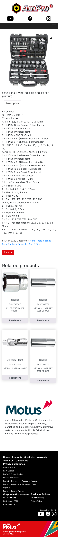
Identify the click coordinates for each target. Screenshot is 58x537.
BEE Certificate (9, 498)
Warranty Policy (37, 498)
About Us (8, 460)
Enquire (8, 252)
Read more (15, 320)
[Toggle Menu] (54, 26)
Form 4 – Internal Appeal (13, 491)
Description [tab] (12, 103)
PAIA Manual (8, 471)
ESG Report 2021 (10, 504)
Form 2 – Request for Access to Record (20, 481)
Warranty (42, 457)
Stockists (29, 457)
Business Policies (40, 494)
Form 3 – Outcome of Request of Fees (19, 484)
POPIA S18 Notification (13, 474)
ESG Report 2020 (10, 501)
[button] (51, 38)
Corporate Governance (16, 494)
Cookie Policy (9, 467)
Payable (6, 488)
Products (17, 457)
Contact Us (22, 460)
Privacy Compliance (14, 463)
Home (6, 457)
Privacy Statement (11, 478)
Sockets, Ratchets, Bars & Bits (24, 244)
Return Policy (36, 501)
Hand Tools (36, 240)
